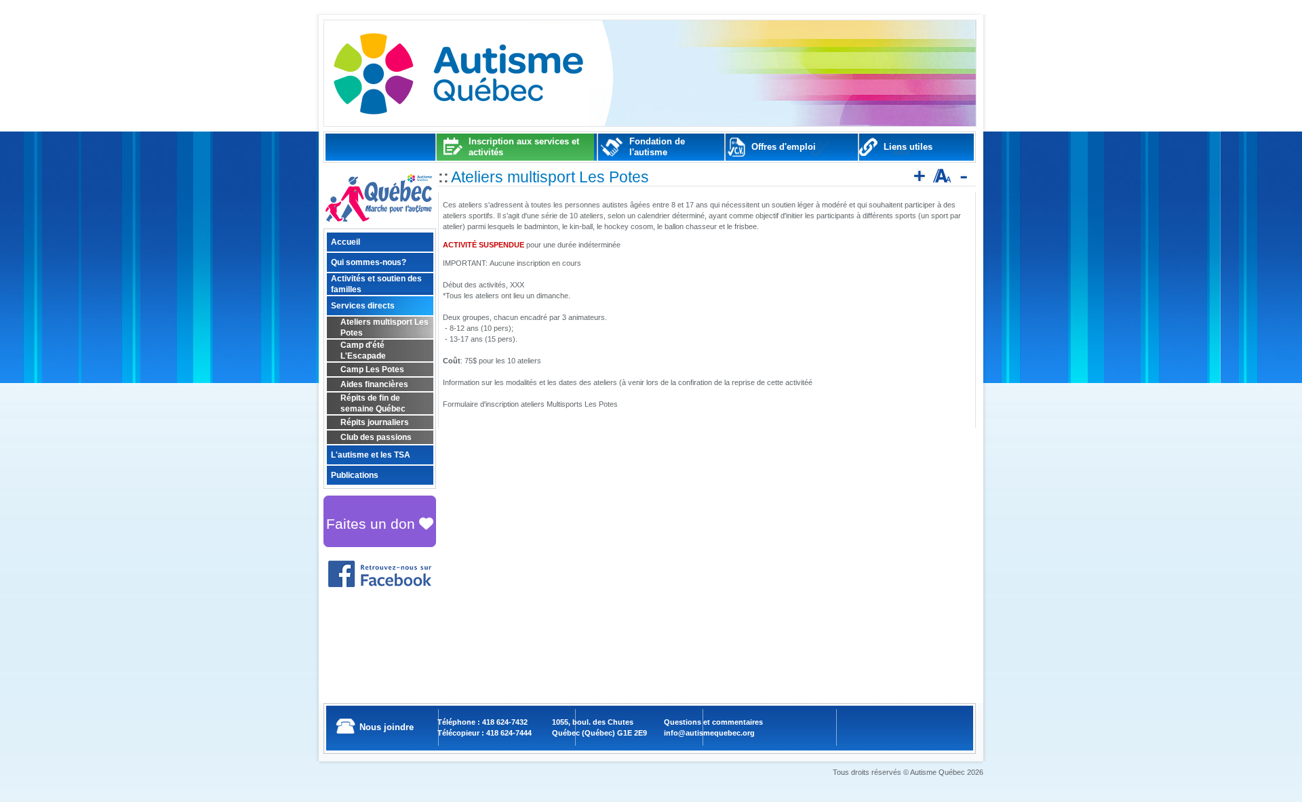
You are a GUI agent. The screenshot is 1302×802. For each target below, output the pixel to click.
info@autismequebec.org (709, 733)
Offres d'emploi (783, 147)
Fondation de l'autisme (657, 146)
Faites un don (372, 524)
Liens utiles (908, 147)
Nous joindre (386, 727)
